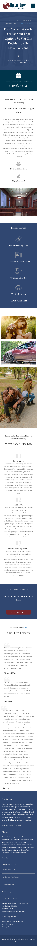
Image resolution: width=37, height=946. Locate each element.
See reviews (25, 23)
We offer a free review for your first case (19, 82)
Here (25, 628)
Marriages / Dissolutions (11, 877)
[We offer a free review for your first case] (18, 75)
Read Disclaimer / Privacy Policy (13, 825)
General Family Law (8, 869)
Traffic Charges (7, 892)
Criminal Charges (8, 884)
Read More (5, 858)
